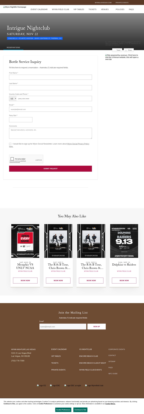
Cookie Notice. (110, 404)
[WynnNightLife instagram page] (139, 2)
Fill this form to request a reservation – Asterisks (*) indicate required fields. (38, 68)
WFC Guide (112, 373)
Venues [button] (105, 9)
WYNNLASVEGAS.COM (103, 2)
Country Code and (16, 94)
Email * (11, 105)
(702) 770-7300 (17, 361)
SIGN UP (96, 326)
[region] (72, 406)
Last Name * (13, 83)
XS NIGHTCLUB (85, 349)
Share (130, 50)
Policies (120, 9)
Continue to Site (80, 410)
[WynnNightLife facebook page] (132, 2)
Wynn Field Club (60, 9)
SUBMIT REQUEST (51, 169)
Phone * (25, 94)
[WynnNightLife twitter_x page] (136, 2)
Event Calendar (39, 9)
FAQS (131, 9)
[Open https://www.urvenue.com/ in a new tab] (123, 57)
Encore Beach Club (88, 356)
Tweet (118, 50)
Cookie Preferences (63, 410)
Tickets (93, 9)
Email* (41, 321)
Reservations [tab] (13, 47)
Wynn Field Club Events (90, 370)
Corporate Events (116, 349)
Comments (13, 126)
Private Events (122, 2)
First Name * (13, 73)
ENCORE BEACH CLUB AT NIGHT (92, 363)
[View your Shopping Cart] (139, 9)
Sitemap (111, 361)
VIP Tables (79, 9)
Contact (112, 355)
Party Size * (13, 115)
